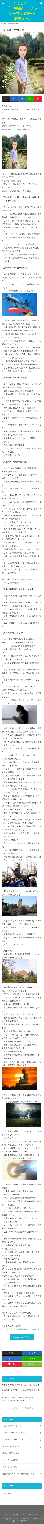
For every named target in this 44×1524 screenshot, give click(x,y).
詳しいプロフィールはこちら (22, 1408)
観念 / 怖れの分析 (9, 1467)
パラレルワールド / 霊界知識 (14, 1432)
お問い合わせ (34, 1514)
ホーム (8, 1514)
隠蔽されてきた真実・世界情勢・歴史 (18, 1474)
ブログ (23, 1514)
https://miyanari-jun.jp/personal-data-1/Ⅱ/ (23, 1329)
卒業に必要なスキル (10, 1453)
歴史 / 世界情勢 (10, 1460)
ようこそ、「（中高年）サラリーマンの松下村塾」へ (22, 11)
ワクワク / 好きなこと (13, 1439)
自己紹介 (15, 1514)
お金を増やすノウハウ (12, 1426)
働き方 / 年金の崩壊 (10, 1446)
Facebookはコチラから (22, 1337)
